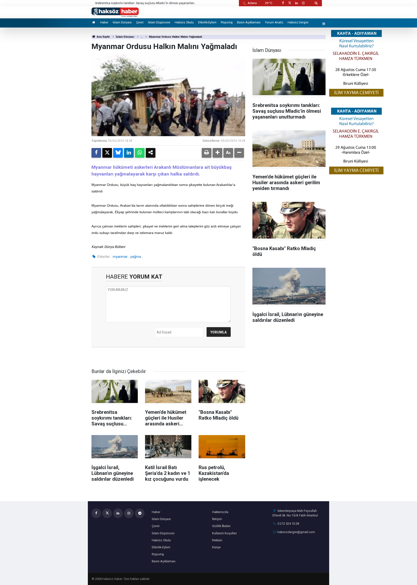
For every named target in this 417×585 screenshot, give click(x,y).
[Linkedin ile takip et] (296, 3)
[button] (217, 153)
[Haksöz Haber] (115, 12)
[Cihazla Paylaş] (150, 153)
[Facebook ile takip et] (282, 3)
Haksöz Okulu (184, 22)
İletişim (217, 519)
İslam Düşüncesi (159, 22)
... (141, 36)
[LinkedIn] (129, 153)
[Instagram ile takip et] (303, 3)
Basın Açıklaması (249, 22)
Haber (104, 22)
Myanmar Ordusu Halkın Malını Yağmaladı (175, 36)
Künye (216, 547)
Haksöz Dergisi (298, 22)
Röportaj (227, 22)
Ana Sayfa (103, 36)
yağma (135, 256)
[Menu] (323, 24)
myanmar (120, 256)
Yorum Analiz (274, 22)
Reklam (217, 540)
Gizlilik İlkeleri (221, 526)
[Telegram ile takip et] (140, 513)
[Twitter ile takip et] (289, 3)
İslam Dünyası (122, 22)
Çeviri (140, 22)
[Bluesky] (118, 153)
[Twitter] (107, 153)
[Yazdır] (206, 153)
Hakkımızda (220, 512)
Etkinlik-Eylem (207, 22)
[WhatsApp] (140, 153)
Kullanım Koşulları (224, 533)
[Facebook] (96, 153)
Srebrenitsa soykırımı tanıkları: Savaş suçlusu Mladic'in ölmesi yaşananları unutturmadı (144, 3)
